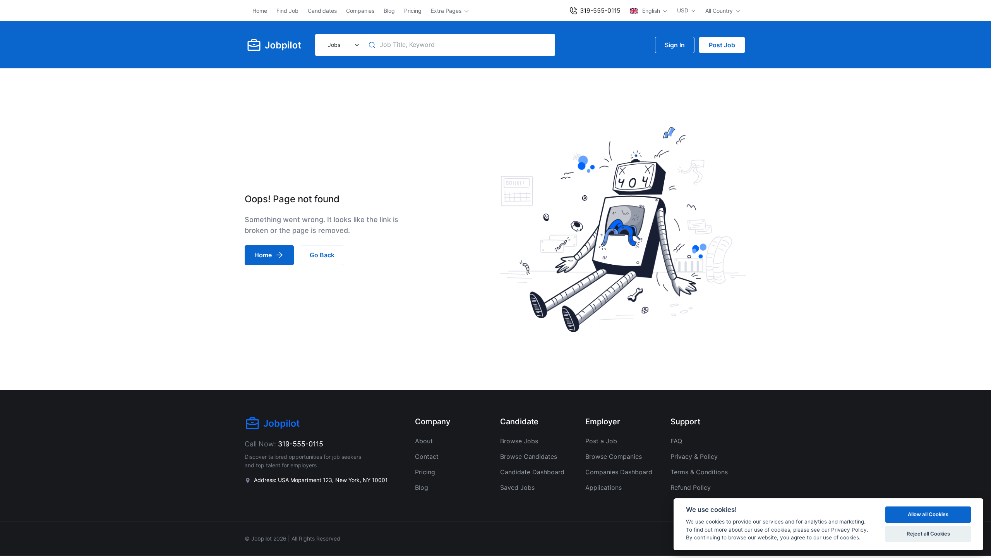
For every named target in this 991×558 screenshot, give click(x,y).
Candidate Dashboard (532, 472)
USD (683, 10)
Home (259, 10)
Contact (427, 456)
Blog (389, 10)
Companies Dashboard (618, 472)
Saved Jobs (517, 487)
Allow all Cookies (928, 514)
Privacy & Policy (694, 456)
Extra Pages (447, 10)
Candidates (322, 10)
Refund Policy (690, 487)
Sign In (675, 45)
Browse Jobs (519, 441)
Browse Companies (613, 456)
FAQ (676, 441)
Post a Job (601, 441)
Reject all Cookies (928, 533)
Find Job (287, 10)
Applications (603, 487)
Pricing (413, 10)
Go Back (322, 255)
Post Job (722, 45)
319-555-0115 (599, 10)
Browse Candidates (528, 456)
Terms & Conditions (699, 472)
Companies (360, 10)
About (424, 441)
